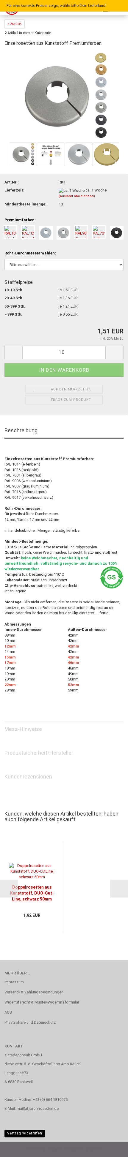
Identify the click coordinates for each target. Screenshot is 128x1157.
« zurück (14, 23)
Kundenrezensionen (28, 776)
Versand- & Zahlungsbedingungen (33, 992)
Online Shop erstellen (44, 1149)
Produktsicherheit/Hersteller (38, 753)
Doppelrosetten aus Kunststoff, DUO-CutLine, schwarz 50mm (32, 893)
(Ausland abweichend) (77, 196)
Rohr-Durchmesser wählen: (30, 253)
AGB (8, 1012)
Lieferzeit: (14, 190)
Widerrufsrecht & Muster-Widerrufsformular (41, 1002)
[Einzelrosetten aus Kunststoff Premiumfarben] (64, 96)
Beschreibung (21, 430)
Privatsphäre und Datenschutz (30, 1022)
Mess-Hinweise (23, 729)
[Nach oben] (112, 1148)
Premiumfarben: (20, 220)
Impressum (14, 982)
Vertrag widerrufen (24, 1133)
